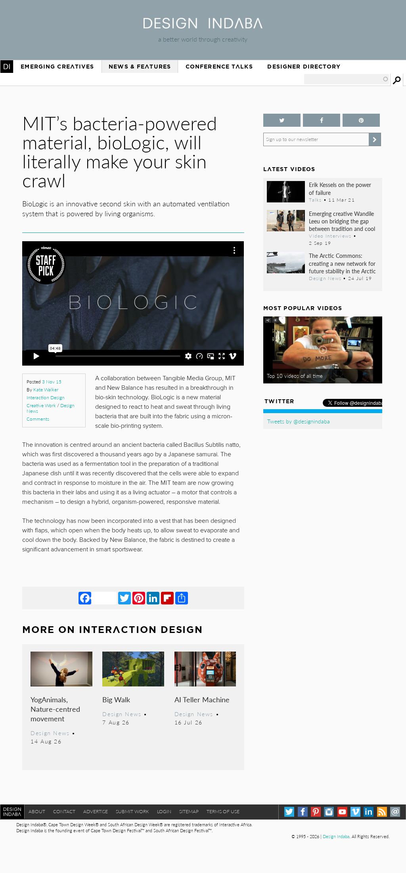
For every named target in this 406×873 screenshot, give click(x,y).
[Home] (203, 25)
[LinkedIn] (153, 597)
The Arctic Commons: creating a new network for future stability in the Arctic (342, 263)
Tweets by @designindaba (298, 421)
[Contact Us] (395, 812)
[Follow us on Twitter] (282, 120)
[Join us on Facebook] (321, 120)
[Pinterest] (138, 597)
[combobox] (346, 79)
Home (6, 66)
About (37, 811)
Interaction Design (46, 397)
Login (164, 811)
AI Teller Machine (202, 699)
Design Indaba (336, 836)
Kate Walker (45, 389)
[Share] (181, 597)
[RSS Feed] (382, 812)
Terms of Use (223, 811)
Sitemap (189, 811)
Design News (50, 733)
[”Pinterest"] (361, 120)
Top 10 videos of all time (295, 375)
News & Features (140, 66)
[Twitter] (124, 597)
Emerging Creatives (57, 66)
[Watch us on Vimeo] (355, 812)
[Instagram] (329, 812)
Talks (315, 199)
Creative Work (41, 405)
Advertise (95, 811)
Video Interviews (330, 236)
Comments (38, 419)
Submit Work (132, 811)
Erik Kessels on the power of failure (340, 188)
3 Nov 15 (51, 381)
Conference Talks (219, 66)
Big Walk (116, 699)
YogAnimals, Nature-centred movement (55, 708)
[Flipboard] (167, 597)
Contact (64, 811)
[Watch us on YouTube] (342, 812)
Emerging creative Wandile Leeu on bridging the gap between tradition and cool (342, 221)
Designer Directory (304, 66)
